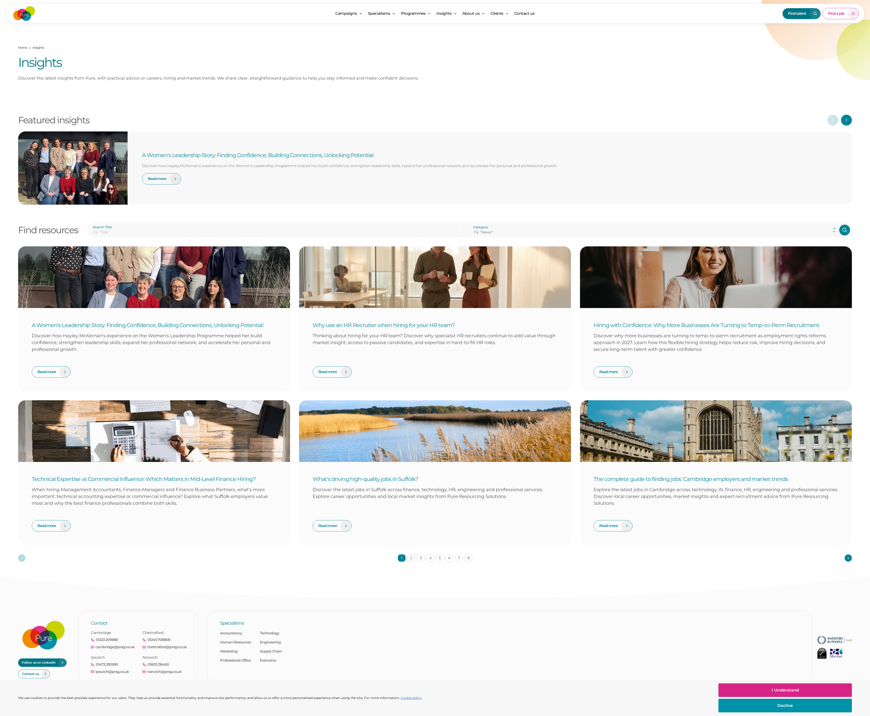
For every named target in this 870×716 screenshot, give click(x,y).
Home (22, 48)
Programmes (413, 13)
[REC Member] (836, 653)
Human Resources (235, 642)
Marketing (228, 651)
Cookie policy (411, 698)
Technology (269, 633)
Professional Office (235, 660)
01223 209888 (107, 640)
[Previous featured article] (832, 120)
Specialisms (379, 13)
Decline (785, 705)
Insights (444, 13)
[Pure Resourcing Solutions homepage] (171, 13)
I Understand (785, 690)
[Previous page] (21, 558)
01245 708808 (158, 640)
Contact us (524, 13)
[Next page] (848, 558)
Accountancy (231, 633)
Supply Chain (271, 651)
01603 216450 (158, 664)
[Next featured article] (846, 120)
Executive (268, 660)
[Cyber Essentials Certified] (821, 653)
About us (471, 13)
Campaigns (346, 13)
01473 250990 (107, 664)
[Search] (844, 230)
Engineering (270, 642)
